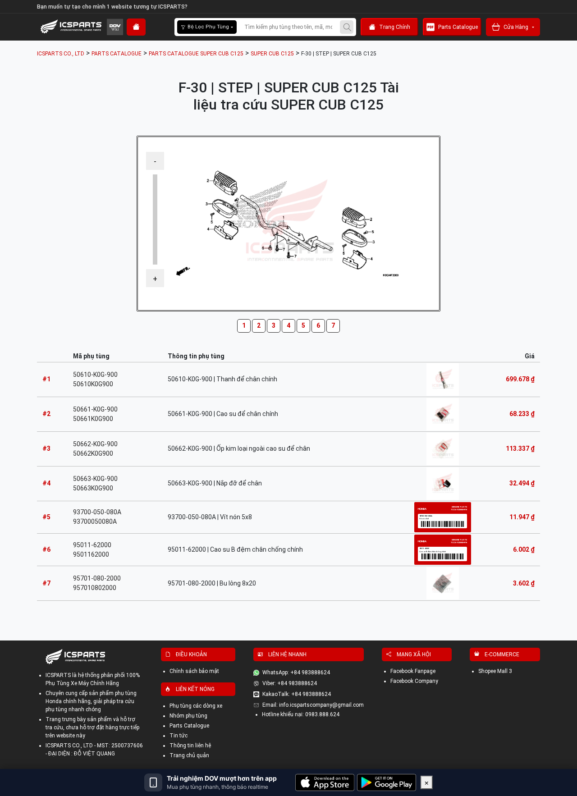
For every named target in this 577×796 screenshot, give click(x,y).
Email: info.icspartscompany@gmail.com (313, 705)
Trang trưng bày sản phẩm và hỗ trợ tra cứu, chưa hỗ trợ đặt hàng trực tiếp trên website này (92, 727)
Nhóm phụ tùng (188, 716)
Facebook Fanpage (412, 671)
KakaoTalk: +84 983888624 (296, 694)
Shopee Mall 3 (495, 671)
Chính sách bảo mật (194, 671)
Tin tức (178, 735)
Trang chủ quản (189, 755)
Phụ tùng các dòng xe (195, 706)
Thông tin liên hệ (190, 745)
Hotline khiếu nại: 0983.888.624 (300, 714)
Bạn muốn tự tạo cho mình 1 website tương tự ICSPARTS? (112, 7)
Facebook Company (414, 681)
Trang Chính (394, 27)
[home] (136, 27)
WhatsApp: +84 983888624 (296, 672)
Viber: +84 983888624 (289, 683)
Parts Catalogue (458, 27)
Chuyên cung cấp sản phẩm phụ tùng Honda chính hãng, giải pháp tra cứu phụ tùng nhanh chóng (91, 701)
